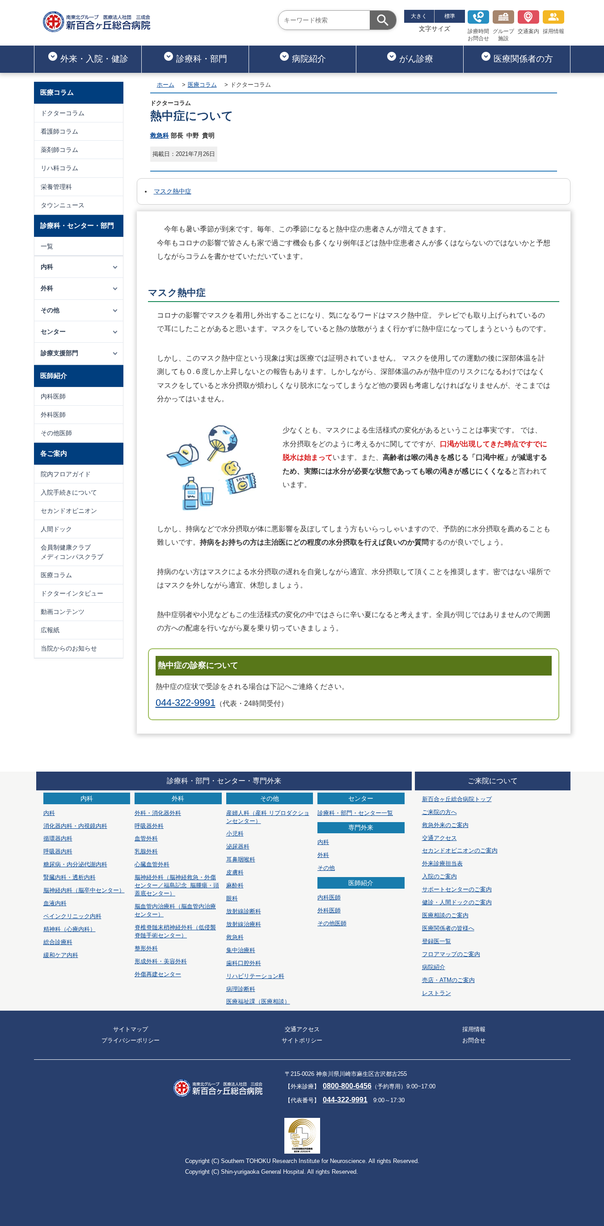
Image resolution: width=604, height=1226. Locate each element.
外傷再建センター (158, 974)
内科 (49, 813)
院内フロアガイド (66, 474)
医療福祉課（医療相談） (258, 1001)
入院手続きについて (69, 492)
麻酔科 (235, 885)
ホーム (165, 84)
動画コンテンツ (62, 611)
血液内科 (55, 903)
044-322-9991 (185, 702)
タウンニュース (62, 205)
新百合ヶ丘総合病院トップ (457, 799)
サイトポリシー (302, 1040)
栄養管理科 (56, 186)
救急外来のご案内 (445, 825)
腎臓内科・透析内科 (69, 877)
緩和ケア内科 (60, 955)
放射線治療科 (243, 924)
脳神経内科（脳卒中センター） (84, 890)
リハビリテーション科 (255, 976)
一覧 (47, 246)
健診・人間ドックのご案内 (457, 902)
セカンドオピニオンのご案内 (460, 850)
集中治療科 (240, 950)
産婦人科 (267, 817)
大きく (419, 16)
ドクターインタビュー (72, 593)
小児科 (235, 833)
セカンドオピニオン (69, 510)
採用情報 (553, 31)
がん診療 (416, 58)
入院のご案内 (439, 876)
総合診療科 (57, 942)
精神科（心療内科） (69, 929)
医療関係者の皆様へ (448, 928)
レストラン (436, 993)
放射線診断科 (243, 911)
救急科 (159, 135)
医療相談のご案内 (445, 915)
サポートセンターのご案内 (457, 889)
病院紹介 (309, 58)
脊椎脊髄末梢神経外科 (175, 931)
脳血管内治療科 (175, 910)
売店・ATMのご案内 (448, 980)
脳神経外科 (177, 885)
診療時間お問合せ (478, 35)
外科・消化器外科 (158, 813)
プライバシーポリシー (130, 1040)
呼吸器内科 (57, 851)
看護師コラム (59, 131)
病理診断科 (240, 989)
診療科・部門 (201, 58)
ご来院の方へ (439, 812)
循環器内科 (57, 838)
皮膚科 (235, 872)
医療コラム (56, 575)
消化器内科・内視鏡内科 (75, 826)
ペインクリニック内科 (72, 916)
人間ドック (56, 529)
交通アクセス (439, 838)
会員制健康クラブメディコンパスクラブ (72, 552)
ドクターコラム (62, 113)
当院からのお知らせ (69, 648)
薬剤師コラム (59, 149)
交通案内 (528, 31)
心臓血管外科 (152, 864)
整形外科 (146, 948)
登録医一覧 (436, 941)
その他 (326, 868)
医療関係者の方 (523, 58)
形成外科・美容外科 (161, 961)
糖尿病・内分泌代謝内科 (75, 864)
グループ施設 (503, 35)
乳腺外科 (146, 851)
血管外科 (146, 838)
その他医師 (56, 433)
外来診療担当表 (442, 863)
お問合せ (474, 1040)
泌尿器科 (237, 846)
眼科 (232, 898)
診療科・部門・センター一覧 (355, 813)
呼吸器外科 (149, 826)
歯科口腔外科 (243, 963)
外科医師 (53, 414)
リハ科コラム (59, 168)
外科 (323, 855)
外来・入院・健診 (94, 58)
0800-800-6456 (347, 1086)
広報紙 (50, 630)
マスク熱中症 (172, 191)
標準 (449, 16)
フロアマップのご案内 (451, 954)
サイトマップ (130, 1029)
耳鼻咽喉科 (240, 859)
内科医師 (53, 396)
